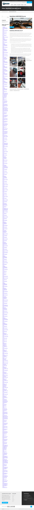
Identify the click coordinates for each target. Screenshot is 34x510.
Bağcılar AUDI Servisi (5, 439)
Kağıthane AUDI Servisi (5, 416)
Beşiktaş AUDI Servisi (5, 432)
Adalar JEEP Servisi (5, 135)
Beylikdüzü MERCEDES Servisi (18, 16)
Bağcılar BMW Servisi (5, 483)
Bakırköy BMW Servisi (5, 480)
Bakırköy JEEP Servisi (5, 128)
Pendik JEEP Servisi (5, 104)
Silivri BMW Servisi (5, 452)
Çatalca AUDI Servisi (5, 426)
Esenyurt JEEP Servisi (5, 115)
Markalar (22, 4)
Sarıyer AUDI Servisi (5, 409)
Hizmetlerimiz (18, 4)
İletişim (25, 4)
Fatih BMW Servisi (5, 464)
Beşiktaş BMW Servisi (5, 305)
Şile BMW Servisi (5, 448)
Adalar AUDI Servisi (5, 442)
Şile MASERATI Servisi (5, 209)
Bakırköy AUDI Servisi (5, 436)
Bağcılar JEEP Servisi (5, 131)
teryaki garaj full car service (16, 90)
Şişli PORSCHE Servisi (5, 143)
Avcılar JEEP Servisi (5, 132)
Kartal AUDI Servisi (5, 415)
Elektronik (13, 499)
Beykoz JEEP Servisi (5, 123)
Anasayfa (12, 4)
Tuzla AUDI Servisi (5, 400)
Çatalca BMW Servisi (5, 470)
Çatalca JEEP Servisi (5, 118)
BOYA (13, 501)
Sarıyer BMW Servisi (5, 453)
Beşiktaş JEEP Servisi (5, 124)
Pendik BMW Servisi (5, 456)
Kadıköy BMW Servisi (5, 461)
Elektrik (13, 498)
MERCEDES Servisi (28, 59)
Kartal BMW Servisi (5, 459)
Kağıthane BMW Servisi (5, 460)
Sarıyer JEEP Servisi (5, 101)
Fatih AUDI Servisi (5, 420)
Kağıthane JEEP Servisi (5, 108)
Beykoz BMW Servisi (5, 475)
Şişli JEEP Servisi (5, 95)
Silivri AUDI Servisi (5, 408)
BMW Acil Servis (5, 502)
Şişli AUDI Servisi (5, 399)
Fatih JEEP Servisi (5, 112)
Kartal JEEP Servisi (5, 107)
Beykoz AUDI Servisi (5, 431)
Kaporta (13, 500)
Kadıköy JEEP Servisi (5, 109)
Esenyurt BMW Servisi (5, 467)
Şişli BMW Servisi (5, 447)
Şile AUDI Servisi (5, 404)
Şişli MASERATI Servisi (5, 208)
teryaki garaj (11, 90)
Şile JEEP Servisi (5, 96)
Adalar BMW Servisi (5, 487)
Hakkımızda (15, 4)
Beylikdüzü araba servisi (28, 60)
